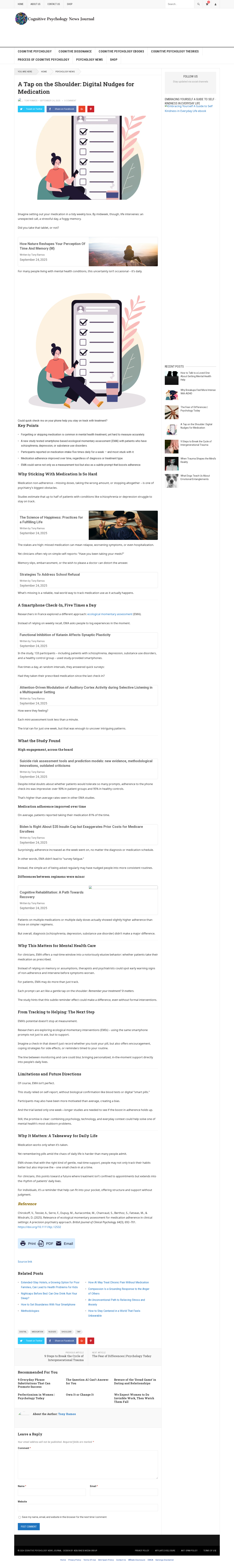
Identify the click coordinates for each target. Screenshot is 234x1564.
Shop (69, 4)
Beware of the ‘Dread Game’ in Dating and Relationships (135, 1381)
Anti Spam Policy (189, 1550)
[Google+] (81, 109)
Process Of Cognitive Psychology (43, 59)
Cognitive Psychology (35, 51)
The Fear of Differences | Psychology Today (121, 1356)
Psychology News (89, 59)
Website (22, 1501)
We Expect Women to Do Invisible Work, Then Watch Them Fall (134, 1398)
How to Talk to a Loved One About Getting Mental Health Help (196, 376)
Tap (79, 1332)
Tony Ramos (30, 100)
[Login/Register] (215, 4)
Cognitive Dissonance (75, 51)
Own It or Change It (80, 1394)
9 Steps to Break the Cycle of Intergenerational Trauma (64, 1358)
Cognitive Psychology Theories (175, 51)
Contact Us (53, 4)
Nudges (52, 1332)
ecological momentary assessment (109, 614)
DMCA (150, 1560)
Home (20, 4)
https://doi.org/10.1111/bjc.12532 (39, 1227)
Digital (23, 1332)
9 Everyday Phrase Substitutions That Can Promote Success (34, 1383)
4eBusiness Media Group (85, 1550)
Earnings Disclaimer (165, 1560)
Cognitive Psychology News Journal (43, 1550)
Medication (37, 1332)
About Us (35, 4)
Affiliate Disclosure (165, 1550)
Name (22, 1486)
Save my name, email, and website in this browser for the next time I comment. (64, 1517)
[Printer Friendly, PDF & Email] (46, 1247)
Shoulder (66, 1332)
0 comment (70, 100)
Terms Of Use (209, 1550)
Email (94, 1486)
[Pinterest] (90, 109)
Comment (24, 1448)
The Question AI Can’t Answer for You (87, 1381)
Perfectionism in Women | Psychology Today (36, 1396)
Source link (25, 1261)
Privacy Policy (142, 1550)
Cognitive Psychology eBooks (121, 51)
